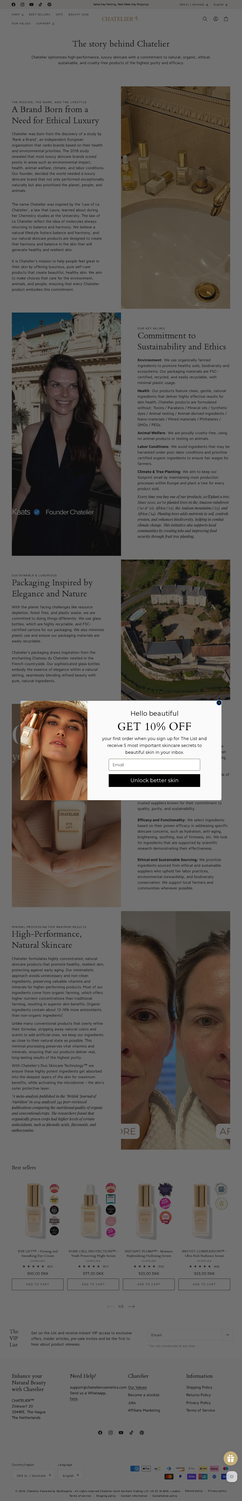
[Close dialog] (219, 702)
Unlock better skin (154, 780)
